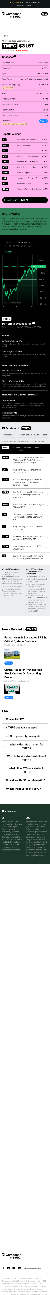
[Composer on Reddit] (19, 1268)
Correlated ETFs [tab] (8, 435)
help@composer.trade (32, 1268)
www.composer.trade (12, 303)
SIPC (20, 1284)
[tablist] (25, 434)
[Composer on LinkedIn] (8, 1268)
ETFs (6, 36)
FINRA (14, 1284)
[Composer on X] (3, 1268)
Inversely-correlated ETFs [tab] (28, 435)
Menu (44, 14)
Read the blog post (24, 5)
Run (9, 251)
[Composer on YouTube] (13, 1268)
